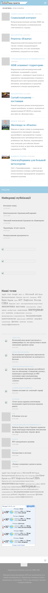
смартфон (38, 319)
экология (22, 322)
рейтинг (29, 319)
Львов (15, 300)
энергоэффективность (10, 324)
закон (4, 310)
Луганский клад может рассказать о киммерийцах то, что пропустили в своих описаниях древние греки (29, 342)
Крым (10, 300)
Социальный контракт (23, 17)
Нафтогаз (28, 300)
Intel (20, 294)
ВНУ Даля (39, 294)
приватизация (21, 319)
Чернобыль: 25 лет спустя (14, 228)
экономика (30, 322)
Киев (4, 300)
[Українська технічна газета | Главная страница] (18, 3)
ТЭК (13, 413)
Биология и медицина (20, 352)
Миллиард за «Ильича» (24, 125)
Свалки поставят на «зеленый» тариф (27, 390)
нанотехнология (9, 318)
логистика (29, 313)
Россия (37, 300)
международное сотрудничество (13, 316)
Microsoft (29, 294)
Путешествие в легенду (21, 453)
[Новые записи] (9, 333)
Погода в (18, 531)
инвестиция (22, 310)
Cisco (9, 294)
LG (23, 294)
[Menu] (45, 3)
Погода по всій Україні (18, 545)
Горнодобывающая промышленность (28, 59)
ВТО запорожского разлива (23, 442)
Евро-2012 (26, 297)
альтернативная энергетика (31, 303)
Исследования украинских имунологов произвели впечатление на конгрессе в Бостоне (28, 356)
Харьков (12, 303)
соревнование (6, 322)
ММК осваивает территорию (27, 65)
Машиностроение (19, 156)
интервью (35, 309)
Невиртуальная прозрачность (16, 235)
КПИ (39, 297)
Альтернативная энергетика (23, 366)
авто (18, 304)
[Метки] (38, 333)
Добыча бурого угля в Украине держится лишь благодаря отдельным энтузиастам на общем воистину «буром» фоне (29, 429)
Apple (4, 294)
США (5, 303)
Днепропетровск (8, 297)
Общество (16, 337)
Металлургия (17, 35)
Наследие (16, 399)
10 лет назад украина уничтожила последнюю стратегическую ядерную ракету (27, 403)
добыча (39, 307)
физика (14, 321)
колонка (9, 313)
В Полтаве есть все (19, 416)
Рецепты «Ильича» (21, 38)
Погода (4, 506)
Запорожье (33, 297)
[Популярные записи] (24, 333)
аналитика (8, 306)
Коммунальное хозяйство (22, 14)
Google (15, 294)
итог (3, 313)
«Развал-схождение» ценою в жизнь (27, 464)
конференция (19, 313)
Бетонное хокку (10, 206)
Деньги (14, 121)
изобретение (12, 310)
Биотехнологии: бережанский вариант (19, 213)
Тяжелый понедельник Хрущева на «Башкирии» (23, 220)
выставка (20, 306)
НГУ (20, 300)
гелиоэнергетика (31, 307)
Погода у (18, 509)
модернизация (34, 315)
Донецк (19, 297)
